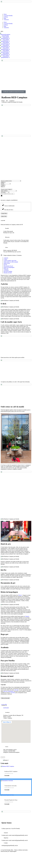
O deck (5, 259)
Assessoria (6, 19)
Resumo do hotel (8, 272)
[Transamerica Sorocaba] (7, 780)
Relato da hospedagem (9, 267)
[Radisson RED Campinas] (7, 766)
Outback (27, 616)
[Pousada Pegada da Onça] (7, 795)
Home (5, 14)
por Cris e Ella (4, 704)
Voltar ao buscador (5, 698)
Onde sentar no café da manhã (11, 262)
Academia (6, 270)
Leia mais (6, 775)
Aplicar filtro (3, 216)
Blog (5, 18)
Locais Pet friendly (8, 15)
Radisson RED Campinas (10, 771)
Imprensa (6, 837)
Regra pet (6, 268)
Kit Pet (5, 264)
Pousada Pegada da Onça (10, 800)
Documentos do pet (8, 266)
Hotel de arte (7, 263)
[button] (16, 832)
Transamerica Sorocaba (10, 785)
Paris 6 (20, 595)
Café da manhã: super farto (10, 260)
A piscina (6, 258)
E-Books (6, 17)
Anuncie (6, 832)
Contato (6, 843)
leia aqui (16, 690)
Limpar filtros (4, 213)
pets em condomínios (8, 691)
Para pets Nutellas (8, 271)
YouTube (13, 692)
